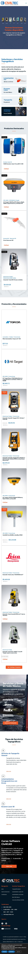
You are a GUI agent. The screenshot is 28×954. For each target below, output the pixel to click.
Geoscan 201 (13, 238)
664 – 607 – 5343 (8, 912)
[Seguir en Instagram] (6, 923)
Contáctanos (4, 894)
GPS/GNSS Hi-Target (14, 200)
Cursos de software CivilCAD (18, 899)
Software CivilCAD (7, 110)
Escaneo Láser (7, 89)
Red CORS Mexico (16, 897)
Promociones (17, 337)
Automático (6, 337)
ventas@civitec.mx (8, 914)
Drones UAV (6, 238)
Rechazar (11, 951)
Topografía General (16, 889)
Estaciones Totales (8, 276)
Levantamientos (9, 79)
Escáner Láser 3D (7, 162)
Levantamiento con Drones (17, 894)
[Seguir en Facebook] (2, 923)
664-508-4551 (7, 907)
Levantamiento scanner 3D (17, 891)
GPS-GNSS (5, 200)
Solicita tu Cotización (10, 723)
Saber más (8, 771)
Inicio (2, 889)
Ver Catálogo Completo (14, 667)
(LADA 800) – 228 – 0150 (10, 909)
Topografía (8, 100)
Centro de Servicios (5, 891)
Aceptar (4, 951)
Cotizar (6, 169)
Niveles (11, 337)
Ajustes (18, 951)
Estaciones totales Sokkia (9, 278)
